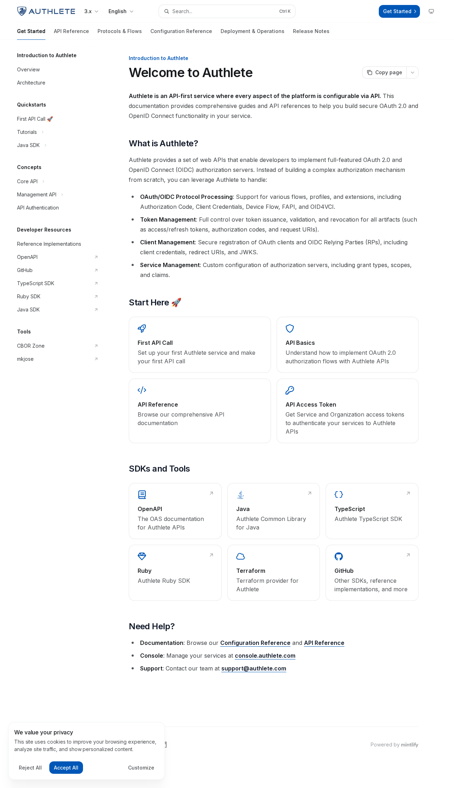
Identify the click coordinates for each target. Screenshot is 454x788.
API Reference (71, 31)
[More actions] (412, 72)
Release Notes (311, 31)
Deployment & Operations (252, 31)
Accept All (66, 768)
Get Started (31, 31)
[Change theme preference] (431, 11)
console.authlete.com (265, 655)
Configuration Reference (181, 31)
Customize (141, 768)
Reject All (30, 768)
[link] (200, 345)
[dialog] (87, 751)
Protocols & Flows (120, 31)
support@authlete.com (253, 668)
